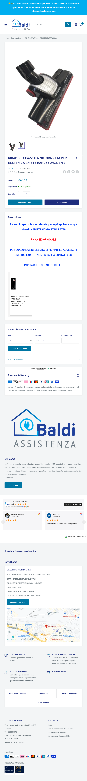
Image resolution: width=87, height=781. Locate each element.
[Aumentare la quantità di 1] (32, 193)
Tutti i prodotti (16, 38)
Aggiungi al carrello (25, 202)
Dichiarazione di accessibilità (58, 736)
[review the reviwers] (39, 515)
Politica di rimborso (15, 360)
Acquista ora (62, 202)
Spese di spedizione (19, 348)
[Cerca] (68, 24)
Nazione (11, 335)
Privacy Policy (43, 702)
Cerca (49, 725)
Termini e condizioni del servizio (60, 729)
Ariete (10, 168)
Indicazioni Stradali (17, 602)
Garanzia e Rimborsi (69, 693)
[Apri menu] (6, 24)
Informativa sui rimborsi (56, 732)
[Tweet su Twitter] (73, 171)
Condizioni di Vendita (17, 693)
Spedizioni (43, 693)
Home (7, 38)
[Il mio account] (76, 24)
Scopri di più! (13, 485)
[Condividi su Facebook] (64, 171)
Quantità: (11, 194)
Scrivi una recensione (73, 504)
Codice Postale (67, 335)
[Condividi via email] (77, 171)
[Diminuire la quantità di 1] (20, 193)
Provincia (38, 335)
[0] (80, 24)
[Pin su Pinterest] (68, 171)
